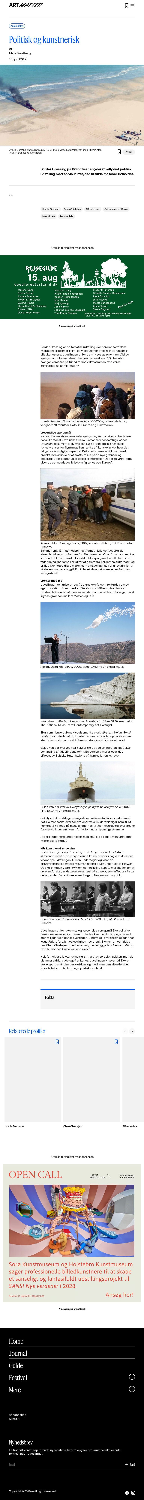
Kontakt (14, 1419)
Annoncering (17, 1415)
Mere (15, 1390)
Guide (16, 1365)
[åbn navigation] (132, 5)
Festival (18, 1377)
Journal (18, 1353)
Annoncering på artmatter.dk (72, 326)
